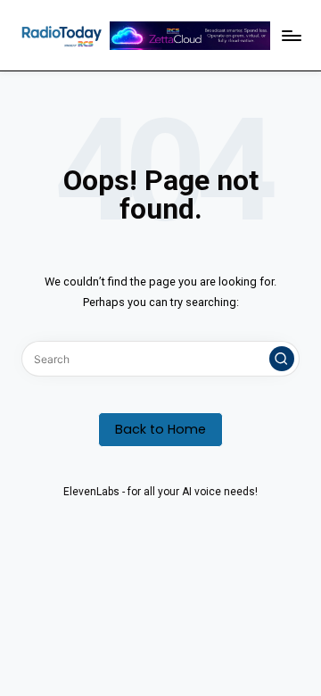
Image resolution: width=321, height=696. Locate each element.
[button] (281, 358)
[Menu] (291, 35)
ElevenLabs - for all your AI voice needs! (160, 491)
